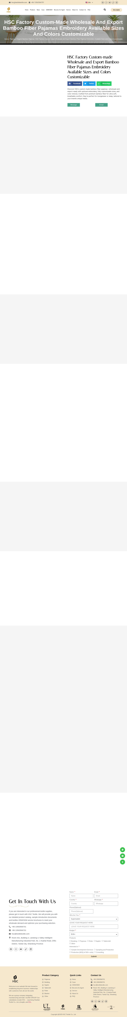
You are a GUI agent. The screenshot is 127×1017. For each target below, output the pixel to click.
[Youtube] (109, 2)
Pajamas (13, 39)
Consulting (100, 952)
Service (68, 10)
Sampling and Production (105, 950)
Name (71, 892)
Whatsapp (98, 900)
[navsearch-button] (105, 10)
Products (32, 10)
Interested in (73, 946)
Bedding (74, 941)
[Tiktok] (113, 2)
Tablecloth (107, 941)
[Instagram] (106, 2)
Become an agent (59, 10)
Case (42, 10)
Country (72, 900)
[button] (74, 83)
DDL (29, 1002)
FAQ (89, 10)
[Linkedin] (116, 2)
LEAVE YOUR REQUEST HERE (81, 923)
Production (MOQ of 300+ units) (82, 952)
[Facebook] (102, 2)
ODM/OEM (49, 10)
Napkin (98, 941)
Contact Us (82, 10)
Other (73, 943)
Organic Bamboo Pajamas (25, 39)
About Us (75, 10)
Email (96, 892)
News (38, 10)
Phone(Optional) (75, 907)
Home (26, 10)
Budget (72, 930)
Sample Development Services (82, 950)
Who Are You (74, 915)
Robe (91, 941)
